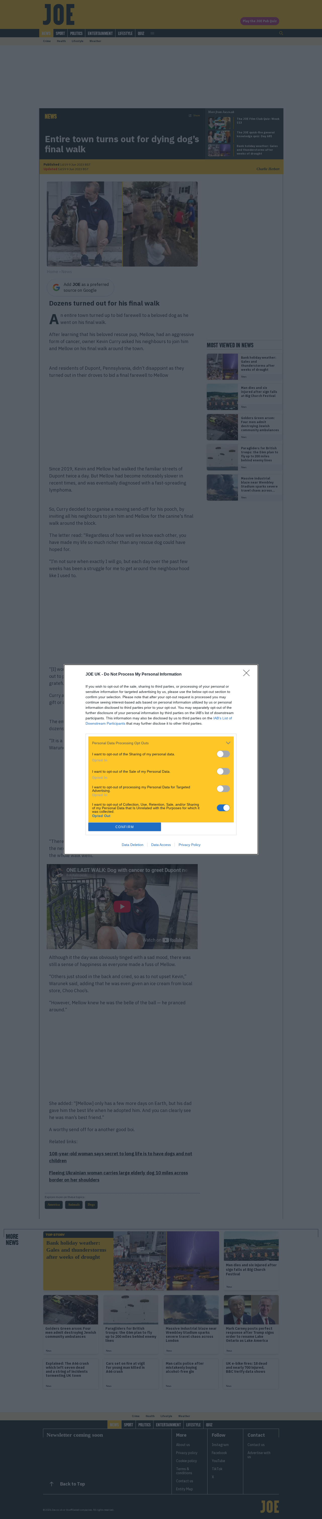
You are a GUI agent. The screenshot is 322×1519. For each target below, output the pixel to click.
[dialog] (161, 759)
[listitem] (161, 743)
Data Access (161, 845)
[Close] (248, 674)
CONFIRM (124, 827)
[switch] (223, 754)
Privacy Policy (189, 845)
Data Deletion (132, 845)
